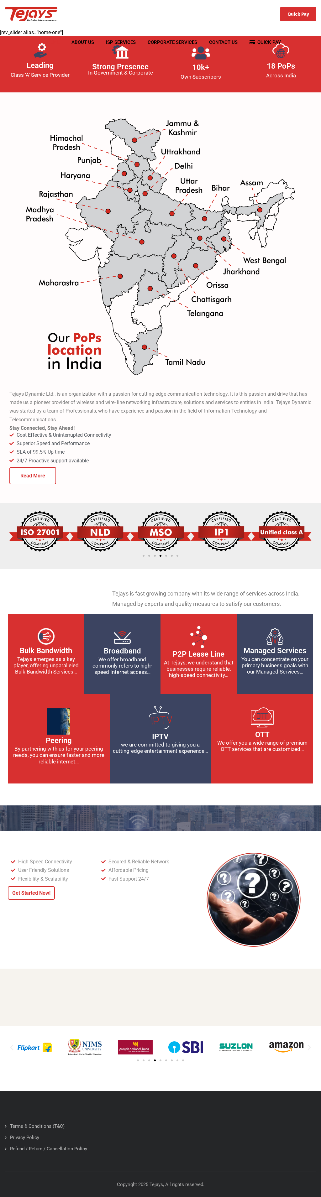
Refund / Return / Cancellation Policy (48, 1149)
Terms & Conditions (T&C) (37, 1126)
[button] (144, 556)
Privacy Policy (24, 1137)
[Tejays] (31, 14)
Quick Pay (298, 14)
